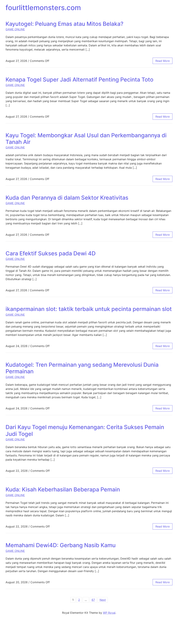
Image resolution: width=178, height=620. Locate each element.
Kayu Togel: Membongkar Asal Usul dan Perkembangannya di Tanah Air (86, 138)
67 (93, 600)
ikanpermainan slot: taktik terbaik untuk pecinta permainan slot (89, 309)
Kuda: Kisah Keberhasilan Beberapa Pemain (63, 489)
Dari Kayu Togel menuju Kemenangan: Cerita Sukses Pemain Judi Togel (85, 430)
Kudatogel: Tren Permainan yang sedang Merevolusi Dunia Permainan (82, 368)
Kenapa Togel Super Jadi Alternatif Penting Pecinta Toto (79, 79)
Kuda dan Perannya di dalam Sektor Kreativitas (67, 197)
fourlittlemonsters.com (43, 7)
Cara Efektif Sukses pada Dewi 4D (51, 253)
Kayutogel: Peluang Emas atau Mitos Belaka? (64, 23)
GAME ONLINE (15, 29)
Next (103, 600)
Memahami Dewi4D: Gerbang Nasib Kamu (61, 545)
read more (162, 61)
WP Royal (109, 612)
